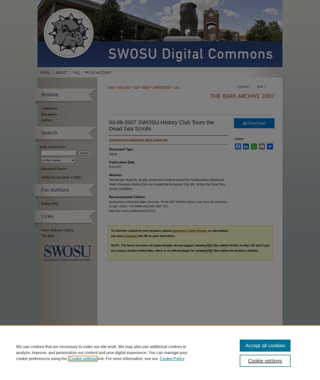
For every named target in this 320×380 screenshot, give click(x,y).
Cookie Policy (172, 359)
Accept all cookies (265, 345)
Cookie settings (82, 359)
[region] (160, 352)
